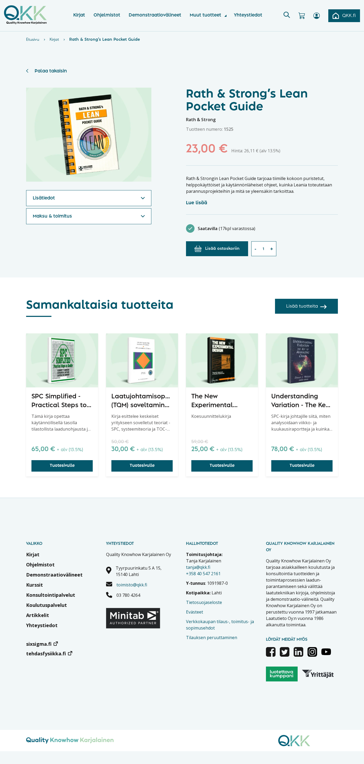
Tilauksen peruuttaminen (211, 637)
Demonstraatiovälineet (155, 15)
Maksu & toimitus (52, 216)
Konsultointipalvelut (50, 595)
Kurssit (34, 585)
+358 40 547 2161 (203, 574)
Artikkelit (37, 615)
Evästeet (194, 612)
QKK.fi (349, 16)
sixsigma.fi (38, 644)
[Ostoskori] (301, 16)
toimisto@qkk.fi (131, 585)
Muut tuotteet (205, 15)
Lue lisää (196, 203)
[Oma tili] (316, 16)
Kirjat (79, 15)
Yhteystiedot (248, 15)
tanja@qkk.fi (198, 567)
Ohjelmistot (107, 15)
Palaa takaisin (51, 71)
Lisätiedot (44, 198)
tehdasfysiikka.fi (46, 653)
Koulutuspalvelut (46, 605)
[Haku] (287, 16)
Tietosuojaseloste (204, 602)
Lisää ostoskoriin (222, 249)
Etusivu (32, 40)
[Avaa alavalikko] (225, 16)
